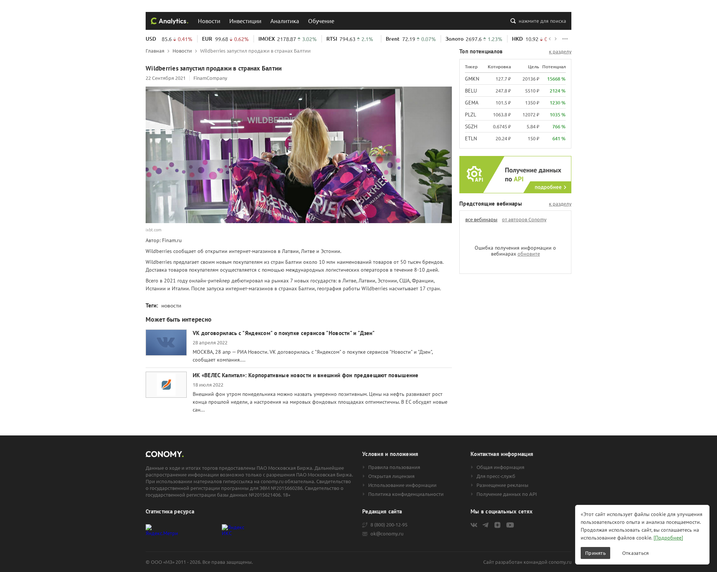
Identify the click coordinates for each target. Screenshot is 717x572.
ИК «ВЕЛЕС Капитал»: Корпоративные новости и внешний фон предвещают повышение (306, 375)
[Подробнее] (668, 537)
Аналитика (284, 20)
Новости (209, 20)
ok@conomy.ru (386, 533)
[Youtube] (510, 525)
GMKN (472, 78)
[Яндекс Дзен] (497, 525)
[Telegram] (485, 525)
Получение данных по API (507, 494)
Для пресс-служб (496, 476)
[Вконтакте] (474, 525)
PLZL (470, 114)
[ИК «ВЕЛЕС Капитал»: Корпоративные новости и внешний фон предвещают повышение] (166, 385)
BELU (471, 90)
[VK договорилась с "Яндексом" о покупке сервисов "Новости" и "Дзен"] (166, 342)
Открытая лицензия (391, 476)
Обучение (321, 20)
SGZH (471, 126)
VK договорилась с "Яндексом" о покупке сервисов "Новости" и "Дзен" (284, 333)
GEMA (471, 102)
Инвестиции (245, 20)
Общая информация (500, 467)
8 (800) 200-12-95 (388, 524)
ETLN (471, 138)
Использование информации (402, 485)
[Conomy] (169, 21)
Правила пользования (394, 467)
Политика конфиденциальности (406, 494)
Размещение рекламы (502, 485)
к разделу (560, 51)
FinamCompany (210, 78)
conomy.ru (560, 562)
